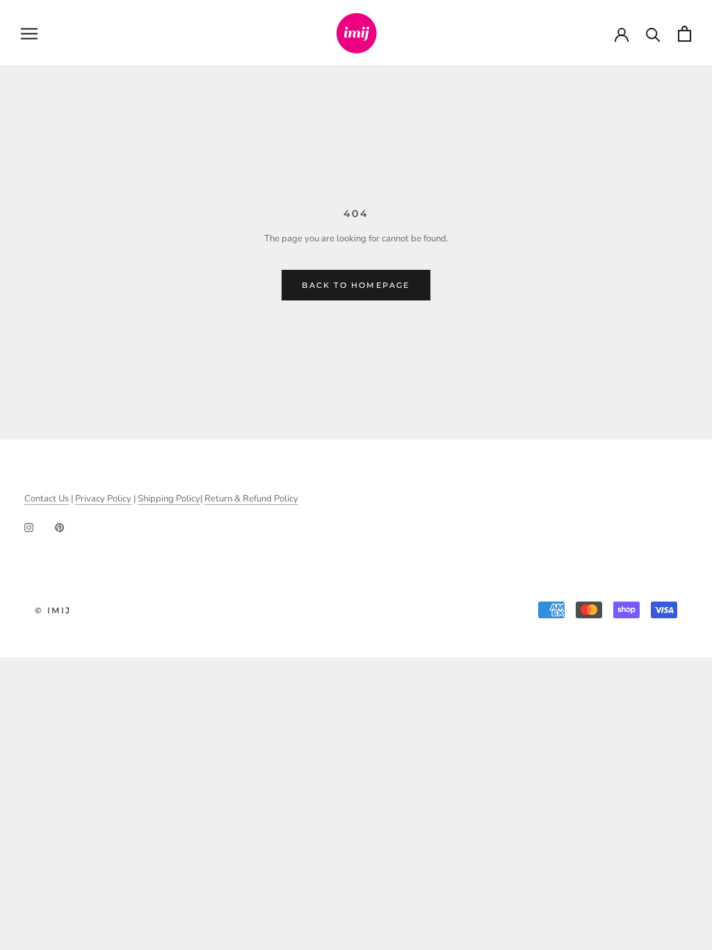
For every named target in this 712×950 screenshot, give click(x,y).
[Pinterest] (59, 527)
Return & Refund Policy (251, 498)
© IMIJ (53, 610)
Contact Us (46, 498)
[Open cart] (684, 34)
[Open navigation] (29, 34)
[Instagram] (28, 527)
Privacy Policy (103, 498)
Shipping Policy (169, 498)
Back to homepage (356, 285)
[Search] (653, 33)
